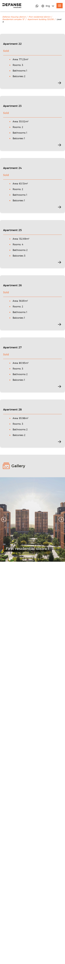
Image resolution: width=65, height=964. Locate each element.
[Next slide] (61, 519)
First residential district (39, 16)
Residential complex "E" (13, 19)
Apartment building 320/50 (40, 19)
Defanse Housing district (14, 16)
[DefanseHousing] (11, 6)
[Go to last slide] (3, 519)
